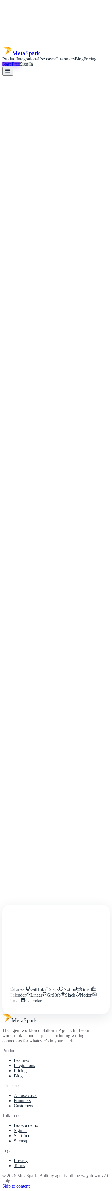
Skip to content (16, 1186)
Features (21, 1060)
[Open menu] (7, 71)
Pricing (90, 58)
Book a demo (26, 1125)
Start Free (11, 64)
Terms (19, 1165)
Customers (65, 58)
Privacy (21, 1160)
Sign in (20, 1130)
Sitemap (21, 1140)
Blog (79, 58)
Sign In (26, 64)
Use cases (46, 58)
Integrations (27, 58)
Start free (22, 1135)
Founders (22, 1100)
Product (9, 58)
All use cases (25, 1095)
